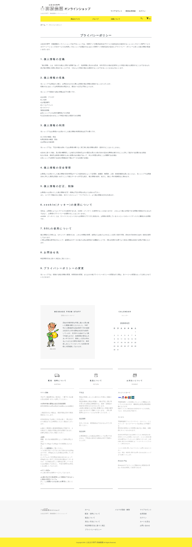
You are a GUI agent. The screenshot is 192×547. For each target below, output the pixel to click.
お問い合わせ (145, 525)
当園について (115, 19)
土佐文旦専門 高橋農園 (94, 542)
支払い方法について (92, 521)
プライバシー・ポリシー (124, 46)
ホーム (42, 25)
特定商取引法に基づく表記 (95, 525)
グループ (95, 19)
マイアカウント (116, 11)
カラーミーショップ (47, 46)
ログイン (142, 11)
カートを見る (145, 521)
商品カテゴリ (75, 19)
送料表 (49, 448)
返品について (90, 517)
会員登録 (143, 513)
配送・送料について (92, 513)
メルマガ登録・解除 (122, 509)
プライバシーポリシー (93, 529)
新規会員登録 (131, 11)
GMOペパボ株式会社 (94, 44)
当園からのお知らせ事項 (56, 481)
